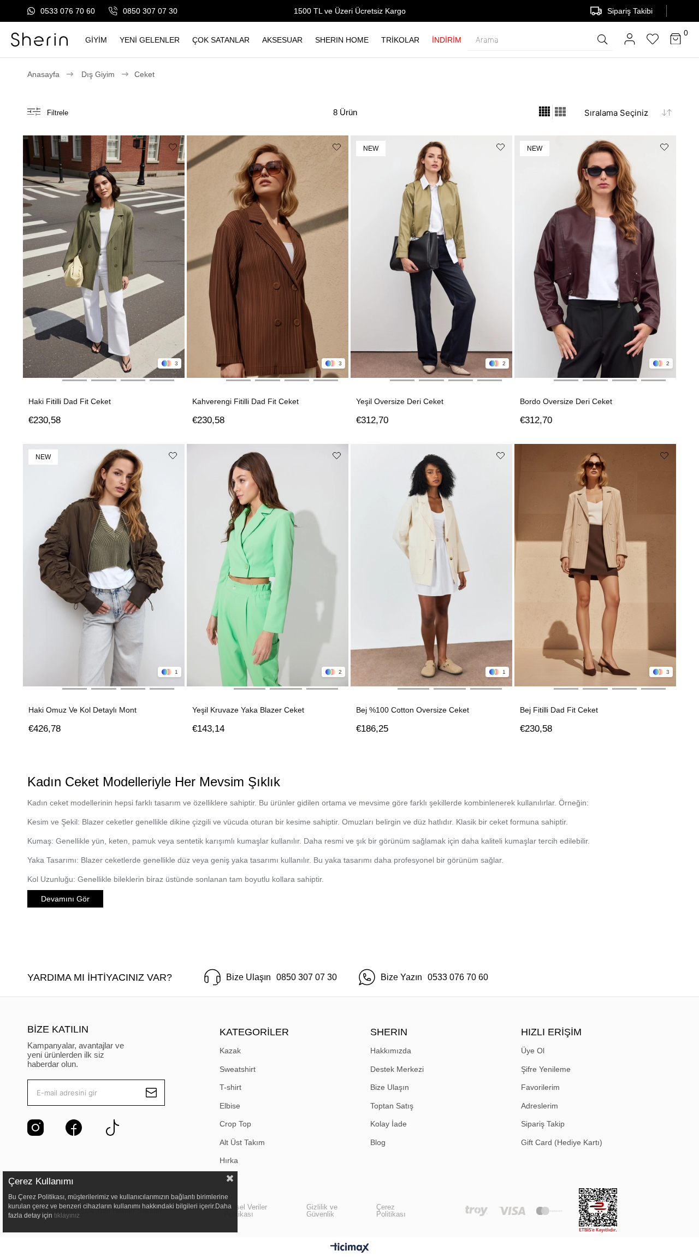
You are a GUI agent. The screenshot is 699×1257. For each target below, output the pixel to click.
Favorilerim (540, 1087)
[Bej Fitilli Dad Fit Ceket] (595, 565)
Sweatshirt (238, 1069)
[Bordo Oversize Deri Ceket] (595, 256)
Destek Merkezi (397, 1069)
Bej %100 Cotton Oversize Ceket (412, 709)
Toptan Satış (391, 1105)
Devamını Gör (65, 898)
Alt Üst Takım (242, 1142)
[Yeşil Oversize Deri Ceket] (431, 256)
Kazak (230, 1050)
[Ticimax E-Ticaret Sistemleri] (349, 1248)
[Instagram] (35, 1127)
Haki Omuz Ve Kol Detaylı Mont (82, 709)
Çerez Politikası (391, 1210)
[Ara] (602, 39)
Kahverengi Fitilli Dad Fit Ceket (245, 401)
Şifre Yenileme (546, 1069)
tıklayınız (67, 1215)
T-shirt (230, 1087)
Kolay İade (388, 1123)
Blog (378, 1142)
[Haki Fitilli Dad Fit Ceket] (104, 256)
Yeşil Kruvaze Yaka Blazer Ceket (248, 709)
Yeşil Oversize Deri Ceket (399, 401)
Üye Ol (532, 1050)
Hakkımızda (390, 1050)
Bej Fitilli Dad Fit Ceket (559, 709)
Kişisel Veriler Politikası (245, 1210)
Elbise (230, 1105)
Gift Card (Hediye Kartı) (561, 1142)
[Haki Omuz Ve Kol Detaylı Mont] (104, 565)
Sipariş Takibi (630, 11)
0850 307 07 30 (150, 11)
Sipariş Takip (543, 1123)
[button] (45, 380)
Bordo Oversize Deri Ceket (566, 401)
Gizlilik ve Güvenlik (321, 1210)
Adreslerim (539, 1105)
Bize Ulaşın (389, 1087)
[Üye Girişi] (630, 39)
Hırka (229, 1160)
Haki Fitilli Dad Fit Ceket (69, 401)
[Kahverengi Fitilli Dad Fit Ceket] (267, 256)
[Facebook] (74, 1127)
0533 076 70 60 (67, 11)
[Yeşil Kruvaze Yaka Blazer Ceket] (267, 565)
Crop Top (235, 1123)
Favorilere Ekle (173, 147)
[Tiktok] (112, 1127)
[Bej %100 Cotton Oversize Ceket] (431, 565)
